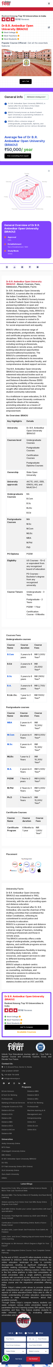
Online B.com (32, 1126)
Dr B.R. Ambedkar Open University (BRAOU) (19, 1159)
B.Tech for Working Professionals (9, 1097)
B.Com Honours (8, 1091)
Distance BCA (7, 1126)
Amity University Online (11, 1143)
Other (41, 1333)
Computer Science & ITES (12, 1106)
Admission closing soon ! (36, 97)
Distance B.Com (8, 1110)
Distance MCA (33, 1095)
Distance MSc (32, 1099)
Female (30, 1333)
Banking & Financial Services (13, 1103)
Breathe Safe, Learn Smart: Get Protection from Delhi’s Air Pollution (25, 1231)
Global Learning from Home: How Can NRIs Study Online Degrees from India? (24, 1203)
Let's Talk (25, 81)
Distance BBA (7, 1122)
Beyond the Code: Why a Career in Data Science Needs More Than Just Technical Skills (24, 1189)
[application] (26, 191)
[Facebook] (4, 1083)
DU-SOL (5, 1163)
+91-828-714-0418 (11, 1075)
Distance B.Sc (7, 1114)
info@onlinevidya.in (12, 1078)
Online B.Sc (32, 1130)
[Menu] (49, 170)
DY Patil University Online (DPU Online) (17, 1166)
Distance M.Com (8, 1130)
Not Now (18, 1359)
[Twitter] (9, 1083)
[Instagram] (14, 1083)
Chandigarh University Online (13, 1151)
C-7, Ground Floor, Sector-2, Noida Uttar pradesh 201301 (17, 1069)
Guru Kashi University (10, 1174)
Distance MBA (33, 1091)
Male (20, 1333)
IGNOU (4, 1178)
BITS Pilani (6, 1147)
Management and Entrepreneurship (34, 1116)
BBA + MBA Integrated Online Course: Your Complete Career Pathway (26, 1251)
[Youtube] (24, 1083)
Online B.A (31, 1122)
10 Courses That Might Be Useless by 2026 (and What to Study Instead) (24, 1217)
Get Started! (33, 1359)
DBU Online (6, 1155)
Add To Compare (26, 1027)
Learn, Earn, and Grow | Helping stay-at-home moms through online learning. (26, 1237)
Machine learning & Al (36, 1110)
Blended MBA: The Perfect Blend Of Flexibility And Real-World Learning (26, 1196)
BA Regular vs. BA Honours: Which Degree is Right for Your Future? (25, 1244)
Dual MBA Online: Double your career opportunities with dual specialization (26, 1210)
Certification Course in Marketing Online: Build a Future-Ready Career (24, 1224)
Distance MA (7, 1133)
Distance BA (6, 1118)
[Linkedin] (19, 1083)
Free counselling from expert (18, 156)
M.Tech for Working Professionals (35, 1105)
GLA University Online (10, 1170)
